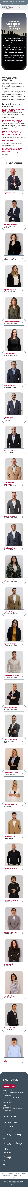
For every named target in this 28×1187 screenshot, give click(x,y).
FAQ (16, 1)
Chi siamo (10, 1173)
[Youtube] (15, 1116)
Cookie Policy (17, 1184)
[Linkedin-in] (23, 193)
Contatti (15, 1175)
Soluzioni (24, 1173)
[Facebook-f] (4, 1116)
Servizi (17, 1173)
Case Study (12, 1)
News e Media (6, 1175)
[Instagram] (8, 1116)
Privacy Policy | (11, 1184)
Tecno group (5, 1)
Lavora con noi (22, 1)
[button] (25, 8)
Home (3, 1173)
